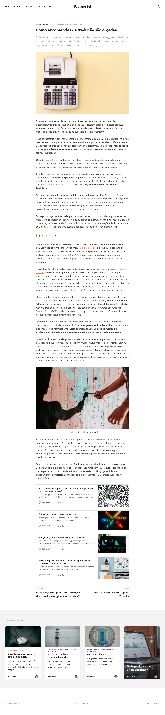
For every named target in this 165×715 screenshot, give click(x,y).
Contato (41, 6)
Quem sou (18, 6)
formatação (106, 446)
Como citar (86, 703)
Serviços (29, 6)
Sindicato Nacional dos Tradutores (85, 198)
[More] (50, 6)
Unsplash (94, 432)
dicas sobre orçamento (61, 24)
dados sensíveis (97, 443)
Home (7, 6)
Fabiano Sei (82, 6)
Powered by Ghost (153, 703)
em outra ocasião (87, 247)
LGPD (77, 703)
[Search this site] (159, 6)
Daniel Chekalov (82, 432)
